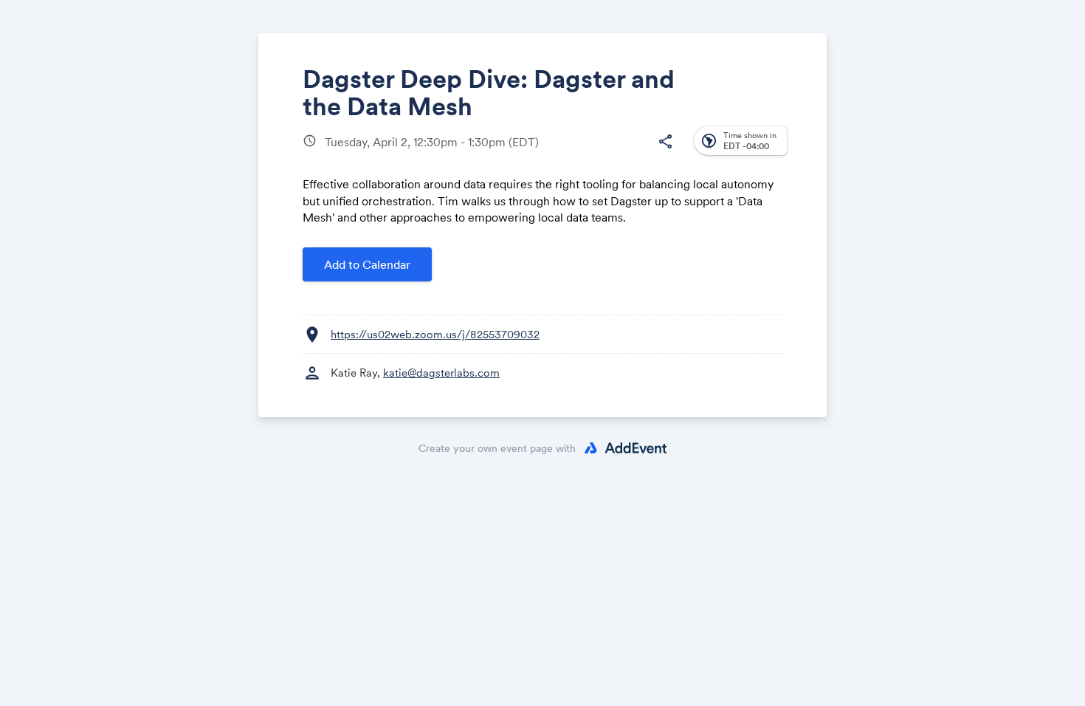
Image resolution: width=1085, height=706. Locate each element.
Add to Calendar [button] (367, 264)
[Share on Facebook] (552, 153)
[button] (665, 141)
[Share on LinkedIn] (608, 153)
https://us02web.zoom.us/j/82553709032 (435, 334)
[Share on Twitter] (580, 153)
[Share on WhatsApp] (636, 153)
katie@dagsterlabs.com (441, 373)
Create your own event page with (497, 448)
